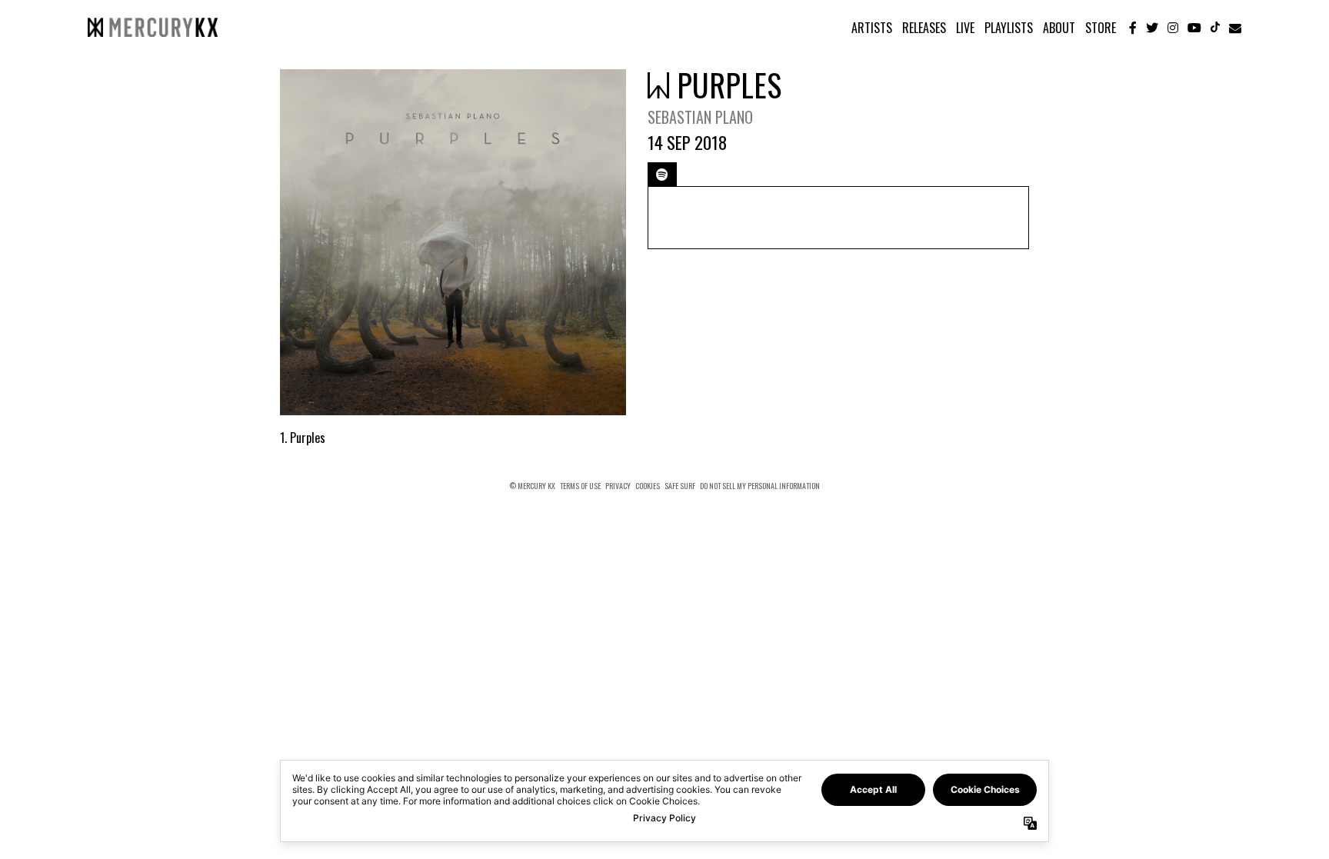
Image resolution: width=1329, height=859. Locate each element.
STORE (1100, 27)
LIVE (965, 27)
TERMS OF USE (580, 486)
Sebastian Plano (700, 117)
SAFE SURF (679, 486)
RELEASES (924, 27)
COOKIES (647, 486)
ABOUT (1059, 27)
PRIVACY (618, 486)
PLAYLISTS (1008, 27)
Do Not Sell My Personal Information (760, 485)
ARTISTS (871, 27)
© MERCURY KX (532, 486)
